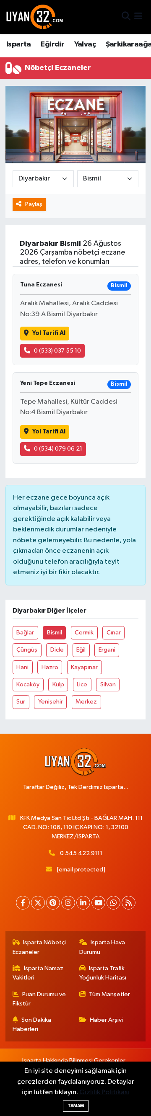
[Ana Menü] (138, 17)
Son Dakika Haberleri (32, 1024)
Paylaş (33, 204)
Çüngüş (26, 650)
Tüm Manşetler (109, 994)
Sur (20, 701)
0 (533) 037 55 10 (57, 351)
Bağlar (25, 632)
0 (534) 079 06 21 (58, 449)
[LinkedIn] (83, 903)
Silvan (108, 684)
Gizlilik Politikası (104, 1092)
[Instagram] (68, 903)
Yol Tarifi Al (48, 333)
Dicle (57, 650)
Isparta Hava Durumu (102, 947)
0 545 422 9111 (81, 853)
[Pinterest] (53, 903)
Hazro (50, 667)
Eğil (81, 650)
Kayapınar (84, 667)
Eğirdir (52, 44)
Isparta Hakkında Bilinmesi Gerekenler (73, 1060)
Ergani (107, 650)
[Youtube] (98, 903)
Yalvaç (85, 44)
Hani (22, 667)
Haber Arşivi (106, 1020)
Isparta (18, 44)
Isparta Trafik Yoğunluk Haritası (102, 973)
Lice (82, 684)
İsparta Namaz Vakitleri (38, 973)
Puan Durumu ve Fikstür (39, 999)
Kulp (58, 684)
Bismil (54, 632)
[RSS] (128, 903)
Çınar (114, 632)
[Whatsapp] (113, 903)
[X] (38, 903)
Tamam (76, 1105)
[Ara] (126, 17)
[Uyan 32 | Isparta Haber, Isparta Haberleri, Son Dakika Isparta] (34, 17)
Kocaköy (27, 684)
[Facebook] (23, 903)
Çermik (84, 632)
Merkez (86, 701)
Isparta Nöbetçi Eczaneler (39, 947)
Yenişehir (50, 701)
